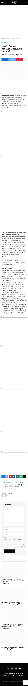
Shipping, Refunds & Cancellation (13, 673)
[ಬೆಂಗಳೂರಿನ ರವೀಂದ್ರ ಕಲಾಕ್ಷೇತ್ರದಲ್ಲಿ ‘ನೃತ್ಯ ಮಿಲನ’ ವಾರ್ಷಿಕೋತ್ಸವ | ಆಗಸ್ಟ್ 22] (14, 616)
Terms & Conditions (8, 675)
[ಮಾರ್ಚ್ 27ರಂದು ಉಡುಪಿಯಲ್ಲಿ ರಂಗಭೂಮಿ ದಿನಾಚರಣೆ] (14, 71)
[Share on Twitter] (5, 59)
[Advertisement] (14, 21)
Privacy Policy (20, 675)
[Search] (26, 2)
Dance (3, 42)
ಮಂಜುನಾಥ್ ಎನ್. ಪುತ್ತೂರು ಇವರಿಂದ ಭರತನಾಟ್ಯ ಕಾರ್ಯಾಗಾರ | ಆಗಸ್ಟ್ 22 (12, 648)
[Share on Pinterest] (19, 59)
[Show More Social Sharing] (25, 59)
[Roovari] (14, 2)
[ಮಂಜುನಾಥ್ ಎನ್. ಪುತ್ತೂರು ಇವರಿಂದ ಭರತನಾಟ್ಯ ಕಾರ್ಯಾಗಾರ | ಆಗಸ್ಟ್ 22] (14, 638)
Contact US (14, 677)
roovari (10, 493)
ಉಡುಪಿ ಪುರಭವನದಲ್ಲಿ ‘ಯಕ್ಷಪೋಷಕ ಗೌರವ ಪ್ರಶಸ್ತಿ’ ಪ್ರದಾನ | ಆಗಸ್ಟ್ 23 (12, 580)
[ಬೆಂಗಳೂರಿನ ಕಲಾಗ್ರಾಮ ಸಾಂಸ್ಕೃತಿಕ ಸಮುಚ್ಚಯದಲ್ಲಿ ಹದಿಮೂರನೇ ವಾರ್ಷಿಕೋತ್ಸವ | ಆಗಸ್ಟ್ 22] (14, 593)
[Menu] (2, 2)
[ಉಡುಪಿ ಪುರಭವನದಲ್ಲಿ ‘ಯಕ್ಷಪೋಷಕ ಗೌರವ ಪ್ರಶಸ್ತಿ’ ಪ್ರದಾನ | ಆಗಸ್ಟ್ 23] (14, 571)
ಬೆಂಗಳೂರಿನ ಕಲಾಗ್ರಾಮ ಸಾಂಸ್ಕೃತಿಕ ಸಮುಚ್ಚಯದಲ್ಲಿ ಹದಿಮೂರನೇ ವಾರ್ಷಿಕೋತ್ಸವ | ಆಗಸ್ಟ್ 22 (12, 603)
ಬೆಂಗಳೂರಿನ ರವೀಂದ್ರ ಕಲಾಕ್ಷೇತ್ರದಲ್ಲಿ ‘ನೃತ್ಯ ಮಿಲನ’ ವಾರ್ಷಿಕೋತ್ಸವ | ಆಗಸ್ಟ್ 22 (12, 625)
